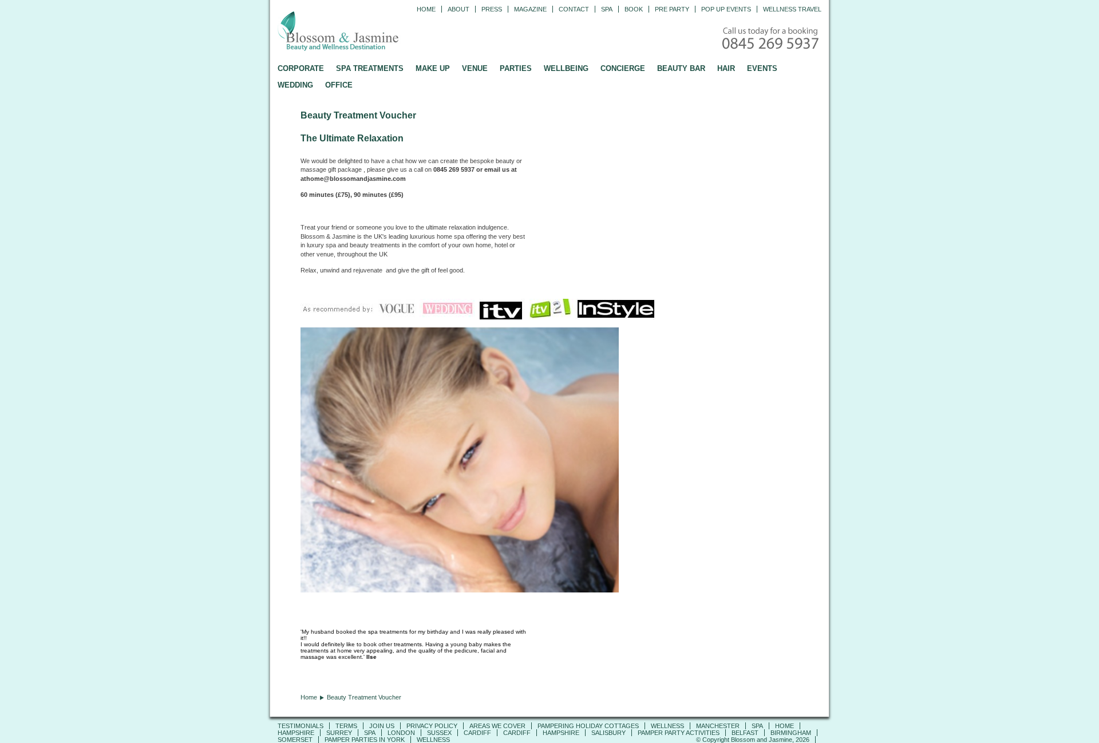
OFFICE (339, 85)
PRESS (491, 9)
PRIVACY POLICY (431, 725)
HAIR (726, 68)
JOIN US (381, 725)
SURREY (339, 732)
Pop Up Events (726, 9)
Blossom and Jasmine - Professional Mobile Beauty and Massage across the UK (363, 32)
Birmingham (790, 732)
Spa (606, 9)
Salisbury (608, 732)
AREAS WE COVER (497, 725)
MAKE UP (433, 68)
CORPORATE (301, 68)
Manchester (718, 725)
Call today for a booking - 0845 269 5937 (771, 39)
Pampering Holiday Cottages (588, 725)
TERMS (346, 725)
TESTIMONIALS (300, 725)
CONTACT (574, 9)
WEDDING (295, 85)
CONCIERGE (622, 68)
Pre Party (672, 9)
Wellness (667, 725)
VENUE (475, 68)
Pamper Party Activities (679, 732)
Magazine (530, 9)
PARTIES (516, 68)
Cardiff (477, 732)
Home (426, 9)
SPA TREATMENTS (370, 68)
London (401, 732)
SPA (757, 725)
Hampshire (296, 732)
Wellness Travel (792, 9)
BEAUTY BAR (681, 68)
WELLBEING (566, 68)
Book (633, 9)
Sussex (439, 732)
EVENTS (762, 68)
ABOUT (458, 9)
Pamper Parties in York (365, 739)
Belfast (745, 732)
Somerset (295, 739)
